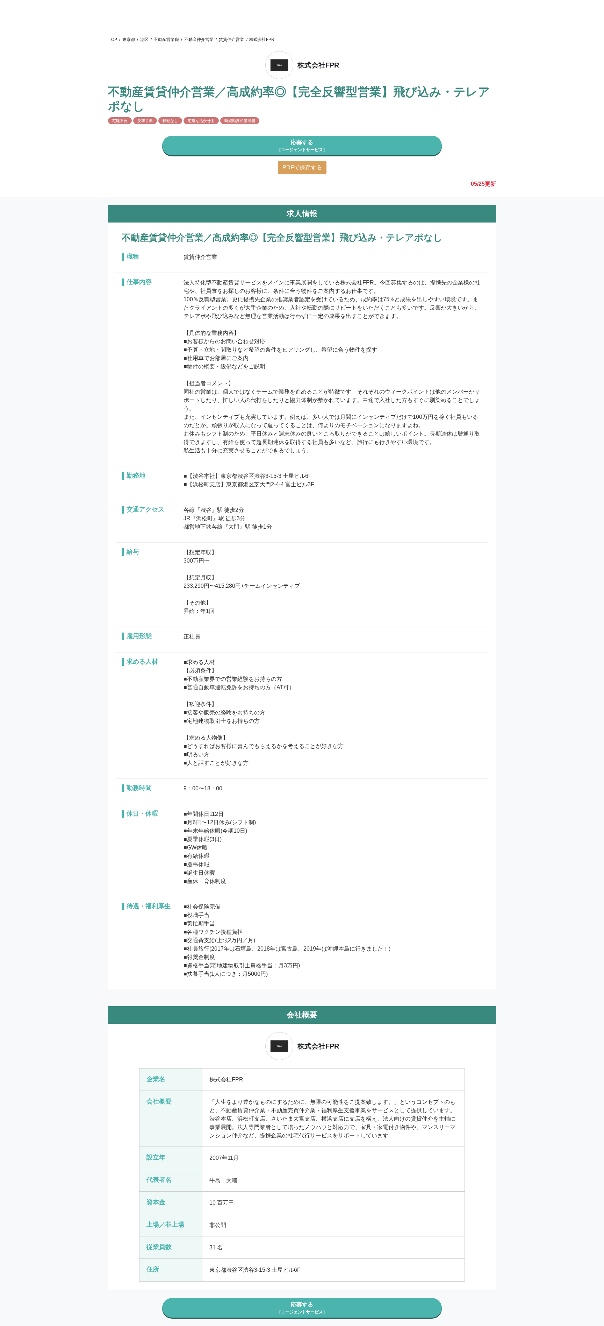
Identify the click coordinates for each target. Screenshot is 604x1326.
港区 (144, 39)
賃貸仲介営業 (231, 39)
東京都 (128, 39)
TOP (113, 39)
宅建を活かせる (201, 121)
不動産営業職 (166, 39)
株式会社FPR (261, 39)
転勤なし (170, 121)
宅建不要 (120, 121)
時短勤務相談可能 (239, 121)
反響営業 (145, 121)
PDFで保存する (302, 167)
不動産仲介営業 (199, 39)
